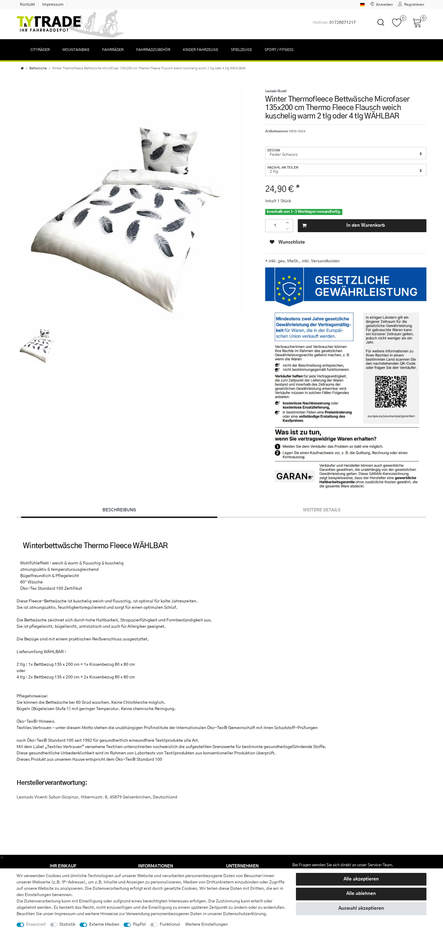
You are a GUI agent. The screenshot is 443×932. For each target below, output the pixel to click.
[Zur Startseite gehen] (22, 68)
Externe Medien (104, 924)
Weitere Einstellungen (206, 924)
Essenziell (36, 924)
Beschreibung (119, 510)
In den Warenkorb (365, 225)
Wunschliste (291, 242)
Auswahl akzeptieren (361, 908)
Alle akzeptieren (361, 879)
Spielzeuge (241, 50)
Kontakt (27, 4)
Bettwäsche (38, 68)
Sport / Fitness (279, 50)
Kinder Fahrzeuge (200, 50)
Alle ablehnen (361, 893)
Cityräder (40, 50)
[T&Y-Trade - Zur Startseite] (71, 24)
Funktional (170, 924)
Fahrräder (113, 50)
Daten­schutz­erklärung (244, 914)
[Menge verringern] (289, 229)
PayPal (139, 924)
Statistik (67, 924)
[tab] (119, 510)
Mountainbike (76, 50)
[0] (399, 26)
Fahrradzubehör (153, 50)
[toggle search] (377, 27)
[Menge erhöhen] (289, 223)
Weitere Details (322, 510)
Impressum (53, 4)
